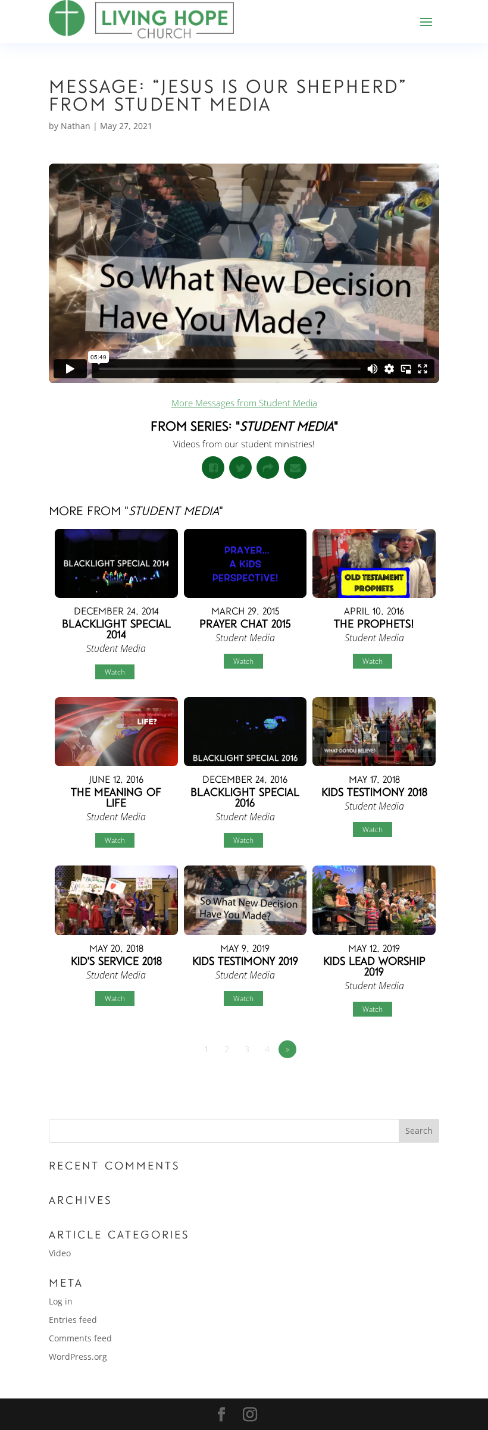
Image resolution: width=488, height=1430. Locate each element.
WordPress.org (78, 1356)
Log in (61, 1301)
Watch (115, 672)
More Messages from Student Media (244, 403)
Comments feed (80, 1338)
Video (60, 1253)
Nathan (75, 125)
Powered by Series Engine (395, 1082)
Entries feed (73, 1319)
